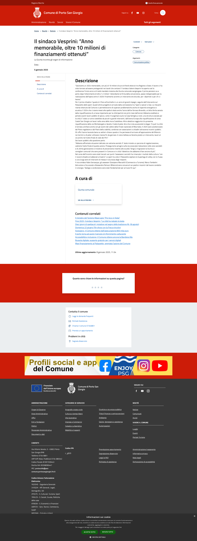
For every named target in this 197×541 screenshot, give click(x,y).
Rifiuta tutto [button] (107, 532)
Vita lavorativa (70, 417)
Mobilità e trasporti (72, 430)
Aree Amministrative (39, 413)
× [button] (194, 516)
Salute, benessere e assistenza (111, 421)
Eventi (135, 433)
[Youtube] (137, 12)
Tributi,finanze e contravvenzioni (111, 413)
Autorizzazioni (104, 426)
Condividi (136, 42)
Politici (34, 426)
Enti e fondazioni (37, 422)
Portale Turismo (139, 437)
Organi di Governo (38, 409)
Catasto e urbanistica (73, 426)
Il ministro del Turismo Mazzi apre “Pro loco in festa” (97, 217)
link (120, 527)
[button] (98, 537)
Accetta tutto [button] (89, 532)
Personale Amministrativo (41, 430)
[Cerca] (163, 12)
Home (36, 31)
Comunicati (137, 413)
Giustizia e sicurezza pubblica (110, 409)
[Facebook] (131, 12)
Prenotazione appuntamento (110, 449)
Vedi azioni (148, 42)
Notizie (53, 31)
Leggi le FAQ (104, 457)
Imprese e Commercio (73, 422)
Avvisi (135, 417)
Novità (44, 31)
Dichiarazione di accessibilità (144, 461)
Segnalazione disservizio (108, 453)
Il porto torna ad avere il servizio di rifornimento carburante (100, 233)
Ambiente (102, 417)
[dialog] (98, 527)
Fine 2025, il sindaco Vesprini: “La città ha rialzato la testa (99, 221)
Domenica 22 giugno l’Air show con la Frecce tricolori (98, 227)
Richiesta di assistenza (108, 461)
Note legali (137, 457)
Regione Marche (37, 3)
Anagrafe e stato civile (74, 409)
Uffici (33, 417)
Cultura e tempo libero (74, 413)
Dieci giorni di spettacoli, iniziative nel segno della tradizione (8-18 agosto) (107, 224)
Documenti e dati (38, 434)
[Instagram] (142, 12)
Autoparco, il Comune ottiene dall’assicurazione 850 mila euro (102, 230)
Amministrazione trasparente (144, 449)
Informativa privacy (140, 453)
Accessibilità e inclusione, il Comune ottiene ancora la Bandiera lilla (103, 237)
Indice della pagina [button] (43, 77)
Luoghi (135, 429)
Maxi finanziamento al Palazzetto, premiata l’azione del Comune (102, 243)
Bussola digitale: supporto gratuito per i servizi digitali (98, 240)
